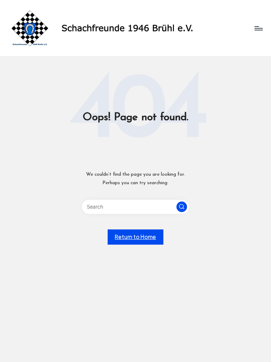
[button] (181, 207)
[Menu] (258, 28)
